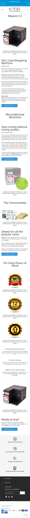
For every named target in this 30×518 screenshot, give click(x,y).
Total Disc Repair (4, 506)
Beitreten (22, 492)
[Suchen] (28, 4)
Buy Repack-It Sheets (9, 254)
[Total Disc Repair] (14, 9)
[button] (27, 9)
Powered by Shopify (5, 508)
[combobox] (14, 4)
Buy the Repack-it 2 (9, 429)
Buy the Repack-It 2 (9, 105)
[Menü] (2, 9)
